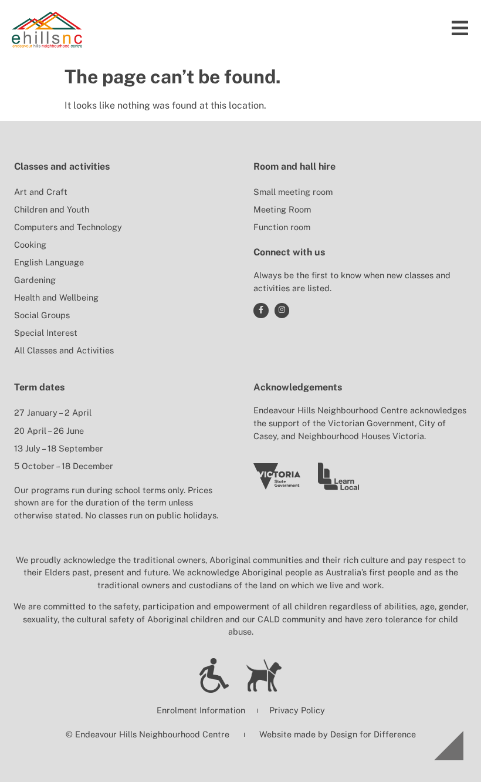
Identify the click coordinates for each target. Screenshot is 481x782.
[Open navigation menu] (459, 28)
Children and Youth (51, 209)
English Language (49, 262)
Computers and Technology (68, 227)
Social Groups (42, 315)
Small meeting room (293, 192)
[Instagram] (282, 310)
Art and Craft (40, 192)
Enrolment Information (201, 710)
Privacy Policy (297, 710)
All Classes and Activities (64, 350)
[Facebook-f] (261, 310)
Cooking (30, 245)
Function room (281, 227)
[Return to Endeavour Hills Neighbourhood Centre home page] (47, 30)
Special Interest (45, 333)
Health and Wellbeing (56, 297)
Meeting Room (282, 209)
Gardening (35, 280)
